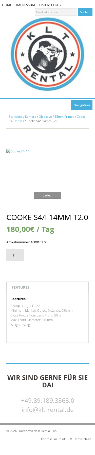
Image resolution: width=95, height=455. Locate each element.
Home (7, 5)
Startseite (16, 116)
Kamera (30, 116)
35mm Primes (64, 116)
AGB (65, 439)
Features (20, 287)
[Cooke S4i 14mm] (47, 178)
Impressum (25, 5)
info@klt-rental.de (48, 409)
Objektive (45, 116)
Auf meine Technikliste (29, 269)
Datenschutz (50, 5)
